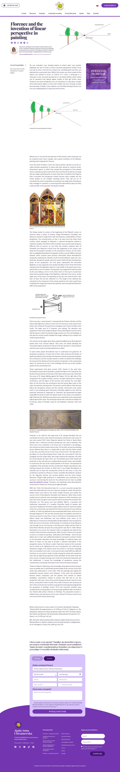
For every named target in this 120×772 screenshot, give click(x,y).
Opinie (81, 13)
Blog (88, 13)
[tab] (37, 658)
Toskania (42, 13)
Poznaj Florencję (70, 13)
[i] (65, 341)
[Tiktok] (29, 747)
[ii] (80, 549)
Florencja (33, 13)
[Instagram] (20, 747)
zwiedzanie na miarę (55, 13)
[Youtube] (24, 747)
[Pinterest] (33, 747)
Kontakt (96, 13)
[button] (11, 42)
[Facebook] (15, 747)
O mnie (23, 13)
